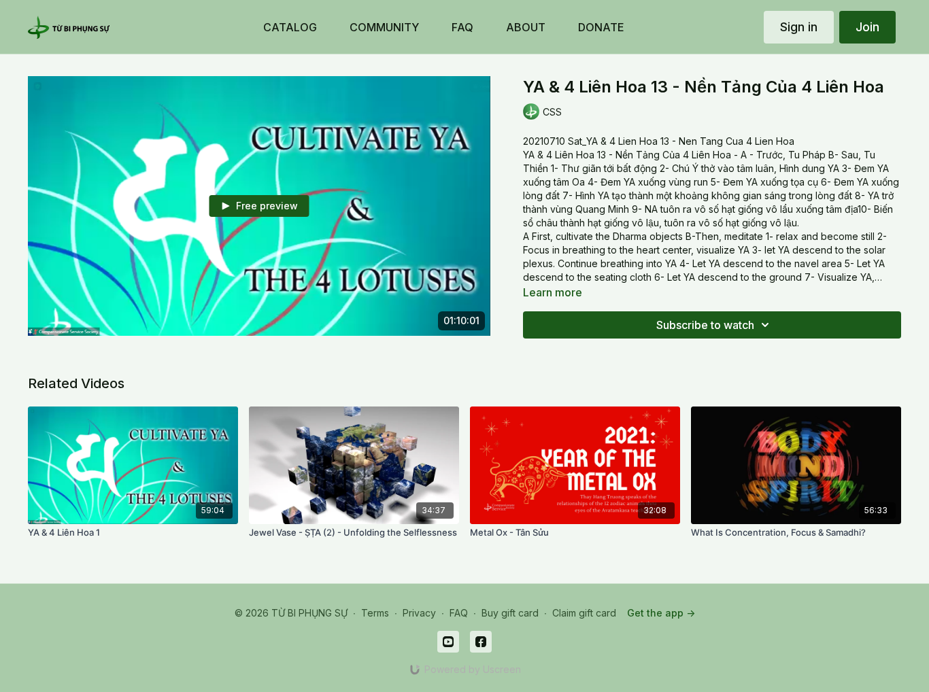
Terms (375, 613)
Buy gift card (510, 613)
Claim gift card (584, 613)
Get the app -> (661, 613)
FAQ (459, 613)
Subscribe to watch (705, 325)
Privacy (419, 613)
